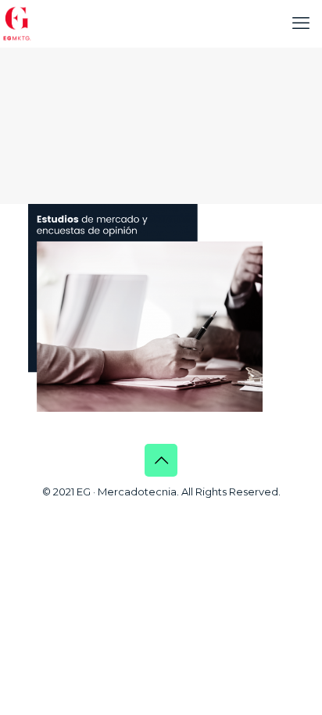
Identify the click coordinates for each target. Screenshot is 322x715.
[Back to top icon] (161, 460)
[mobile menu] (301, 23)
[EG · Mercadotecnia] (17, 23)
